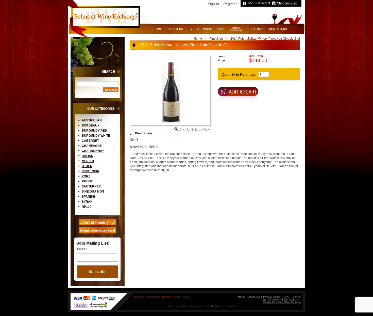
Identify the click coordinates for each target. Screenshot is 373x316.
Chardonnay (93, 151)
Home (198, 38)
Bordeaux (90, 125)
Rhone (87, 181)
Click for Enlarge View (194, 129)
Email (81, 248)
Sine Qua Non (93, 191)
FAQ (287, 296)
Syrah (87, 201)
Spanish (88, 196)
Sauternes (91, 186)
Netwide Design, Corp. (176, 296)
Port (86, 176)
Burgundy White (96, 135)
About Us (254, 296)
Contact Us (291, 299)
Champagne (92, 146)
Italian (87, 156)
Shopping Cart (287, 3)
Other (87, 166)
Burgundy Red (94, 130)
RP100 (86, 207)
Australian (92, 120)
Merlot (88, 161)
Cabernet (90, 141)
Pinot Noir (90, 171)
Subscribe (97, 272)
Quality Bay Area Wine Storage (282, 302)
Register (230, 4)
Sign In (213, 4)
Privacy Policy (272, 296)
